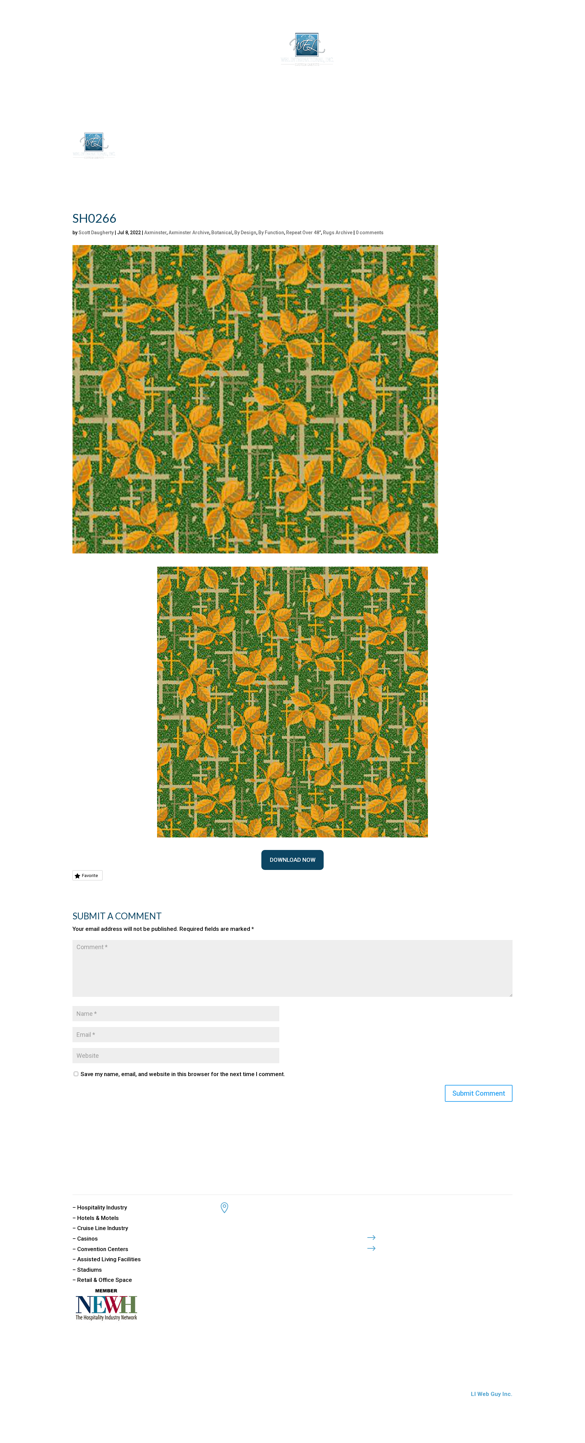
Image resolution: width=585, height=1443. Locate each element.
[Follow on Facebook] (371, 1259)
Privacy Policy (406, 1235)
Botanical (221, 232)
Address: (249, 1205)
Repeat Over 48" (303, 232)
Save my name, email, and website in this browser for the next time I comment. (183, 1074)
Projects (379, 49)
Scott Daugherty (96, 232)
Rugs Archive (337, 232)
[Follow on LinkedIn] (398, 1259)
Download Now (293, 859)
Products (255, 49)
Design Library (215, 49)
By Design (245, 232)
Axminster (155, 232)
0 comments (370, 232)
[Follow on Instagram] (412, 1259)
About (178, 49)
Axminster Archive (189, 232)
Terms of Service (410, 1246)
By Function (271, 232)
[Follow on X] (385, 1259)
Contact (404, 49)
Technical (352, 49)
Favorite (90, 875)
